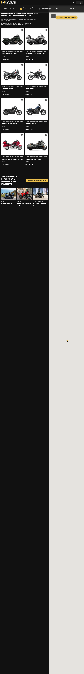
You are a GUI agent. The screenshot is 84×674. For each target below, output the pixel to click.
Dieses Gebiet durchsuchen (67, 17)
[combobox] (11, 9)
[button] (12, 44)
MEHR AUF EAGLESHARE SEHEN (37, 180)
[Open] (67, 8)
